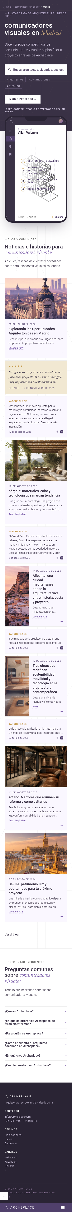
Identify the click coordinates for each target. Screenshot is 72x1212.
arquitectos (15, 79)
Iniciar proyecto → (22, 99)
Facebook (10, 1161)
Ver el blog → (13, 934)
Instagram (11, 1157)
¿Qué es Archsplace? (19, 1011)
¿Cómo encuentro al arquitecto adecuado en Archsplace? (26, 1044)
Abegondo (13, 86)
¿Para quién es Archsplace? (24, 1033)
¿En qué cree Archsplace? (22, 1055)
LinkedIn (10, 1165)
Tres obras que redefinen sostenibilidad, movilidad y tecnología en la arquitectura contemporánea (45, 679)
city (21, 348)
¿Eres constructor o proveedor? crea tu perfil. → (35, 110)
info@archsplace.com (18, 1116)
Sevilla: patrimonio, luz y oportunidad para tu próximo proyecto (30, 888)
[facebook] (57, 431)
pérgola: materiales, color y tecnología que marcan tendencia (34, 493)
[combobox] (38, 69)
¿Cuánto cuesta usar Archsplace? (28, 1065)
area (11, 514)
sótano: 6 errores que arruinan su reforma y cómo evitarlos (34, 799)
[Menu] (62, 1207)
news (35, 707)
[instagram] (61, 431)
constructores (39, 79)
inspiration (20, 514)
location (13, 348)
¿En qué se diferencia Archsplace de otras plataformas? (30, 1022)
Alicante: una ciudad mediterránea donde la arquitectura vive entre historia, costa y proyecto (48, 589)
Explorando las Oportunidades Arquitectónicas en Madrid (32, 331)
